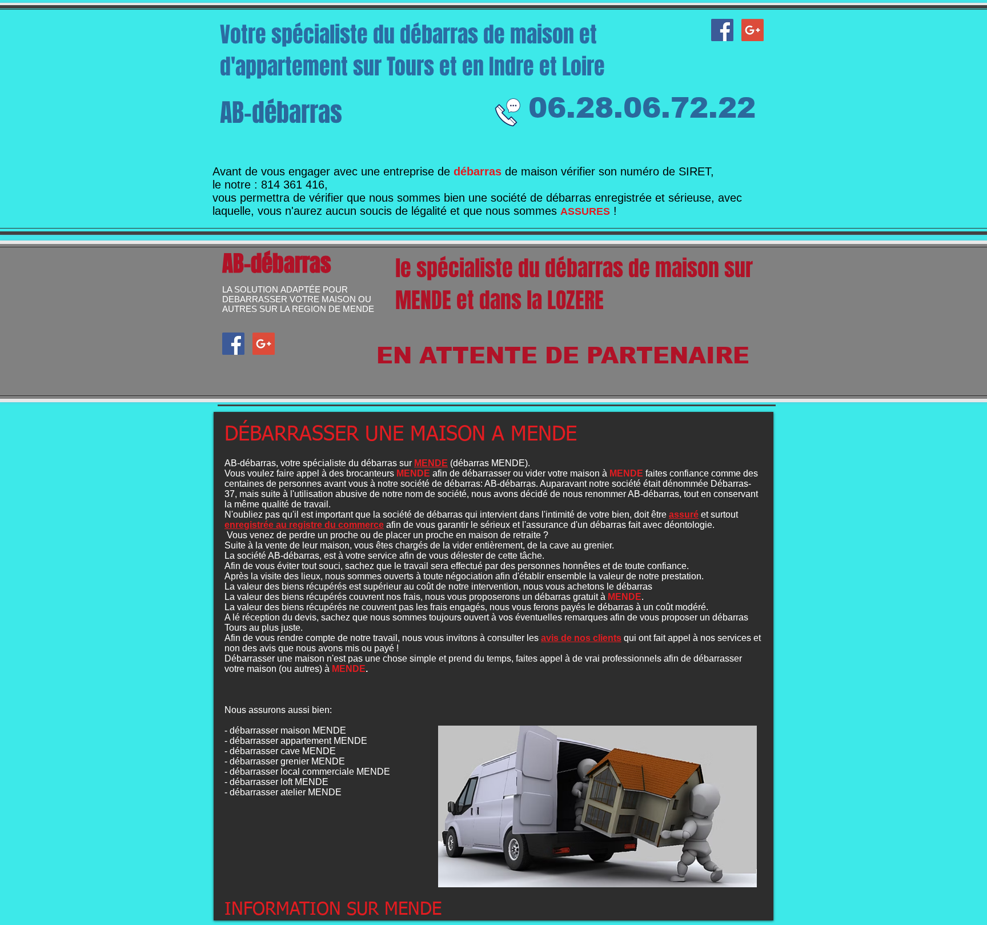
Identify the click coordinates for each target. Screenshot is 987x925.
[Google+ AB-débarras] (752, 30)
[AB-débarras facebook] (722, 30)
